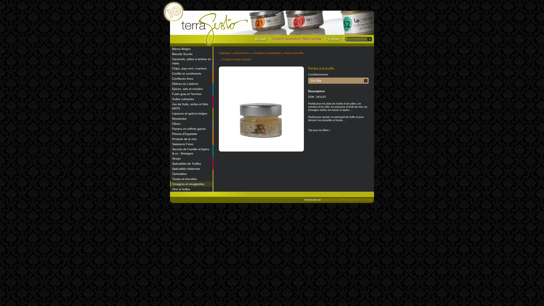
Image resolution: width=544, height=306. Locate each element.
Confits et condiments (186, 73)
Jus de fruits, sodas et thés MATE (190, 106)
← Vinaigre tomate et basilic (235, 59)
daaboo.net (328, 199)
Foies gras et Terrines (186, 94)
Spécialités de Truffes (186, 163)
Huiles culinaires (183, 99)
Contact (334, 39)
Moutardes (179, 118)
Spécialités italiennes (186, 168)
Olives (176, 123)
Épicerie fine (242, 53)
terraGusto (215, 29)
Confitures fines (182, 78)
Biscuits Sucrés (182, 54)
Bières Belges (181, 49)
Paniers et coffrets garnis (189, 128)
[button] (338, 81)
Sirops (176, 158)
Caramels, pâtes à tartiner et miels (191, 61)
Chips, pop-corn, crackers (189, 68)
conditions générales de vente (354, 199)
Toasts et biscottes (184, 179)
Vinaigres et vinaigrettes (188, 184)
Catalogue (225, 53)
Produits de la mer (184, 139)
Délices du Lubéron (185, 83)
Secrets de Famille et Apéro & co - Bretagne (190, 151)
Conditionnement (318, 74)
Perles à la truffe (294, 53)
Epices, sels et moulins (187, 89)
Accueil (260, 39)
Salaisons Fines (182, 144)
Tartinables (179, 174)
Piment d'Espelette (184, 134)
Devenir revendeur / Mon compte (297, 39)
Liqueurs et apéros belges (189, 113)
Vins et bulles (181, 189)
